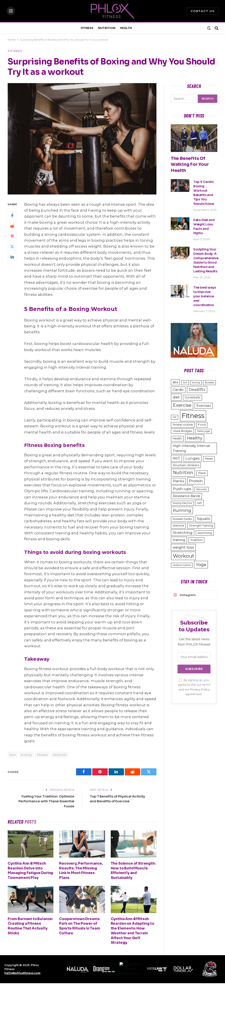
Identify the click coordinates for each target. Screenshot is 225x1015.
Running (182, 510)
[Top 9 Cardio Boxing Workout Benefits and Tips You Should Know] (180, 185)
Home (11, 39)
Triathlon (196, 540)
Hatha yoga (203, 431)
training (179, 540)
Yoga (201, 564)
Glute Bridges (182, 431)
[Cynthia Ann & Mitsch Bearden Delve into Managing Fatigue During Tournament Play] (30, 844)
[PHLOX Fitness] (112, 11)
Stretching (182, 532)
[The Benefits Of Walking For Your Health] (194, 138)
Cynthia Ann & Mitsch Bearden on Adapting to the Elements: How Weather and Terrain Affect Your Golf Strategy (132, 931)
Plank (202, 473)
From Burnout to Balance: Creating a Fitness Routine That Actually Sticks (30, 926)
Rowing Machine (182, 503)
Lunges (192, 458)
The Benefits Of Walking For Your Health (190, 164)
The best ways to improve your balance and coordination (204, 296)
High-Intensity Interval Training (191, 448)
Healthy (194, 438)
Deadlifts (197, 389)
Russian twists (182, 519)
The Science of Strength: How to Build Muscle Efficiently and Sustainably (133, 870)
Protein (196, 481)
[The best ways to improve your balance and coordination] (180, 291)
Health (177, 438)
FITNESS (87, 28)
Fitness (15, 51)
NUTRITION (106, 28)
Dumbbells (192, 397)
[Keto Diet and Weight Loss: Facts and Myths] (180, 223)
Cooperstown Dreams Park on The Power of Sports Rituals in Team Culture (79, 926)
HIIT (176, 458)
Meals (209, 458)
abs (175, 382)
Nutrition (183, 472)
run (199, 503)
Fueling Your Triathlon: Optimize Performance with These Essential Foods (46, 801)
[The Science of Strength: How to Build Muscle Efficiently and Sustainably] (133, 844)
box (185, 382)
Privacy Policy (200, 689)
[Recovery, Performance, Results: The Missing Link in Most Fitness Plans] (82, 844)
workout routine (182, 565)
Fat (174, 417)
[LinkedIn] (12, 257)
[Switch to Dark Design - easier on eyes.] (209, 28)
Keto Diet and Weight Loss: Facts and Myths (204, 226)
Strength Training (201, 525)
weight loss (183, 547)
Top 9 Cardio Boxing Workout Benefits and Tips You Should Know (203, 193)
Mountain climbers (186, 465)
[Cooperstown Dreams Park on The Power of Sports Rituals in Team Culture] (82, 899)
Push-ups (182, 488)
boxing (26, 754)
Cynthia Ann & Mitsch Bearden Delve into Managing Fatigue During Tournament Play (30, 870)
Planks (178, 481)
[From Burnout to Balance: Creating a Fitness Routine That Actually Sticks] (30, 899)
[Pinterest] (12, 236)
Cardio (178, 389)
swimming (205, 533)
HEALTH (126, 28)
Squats (203, 518)
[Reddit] (12, 226)
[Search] (216, 28)
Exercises (203, 406)
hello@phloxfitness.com (22, 973)
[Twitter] (12, 247)
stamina (178, 525)
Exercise (182, 405)
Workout (59, 754)
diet (176, 397)
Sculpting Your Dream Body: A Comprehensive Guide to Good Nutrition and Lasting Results (205, 260)
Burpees (209, 382)
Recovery (201, 489)
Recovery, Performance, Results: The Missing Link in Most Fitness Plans (81, 870)
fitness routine (183, 424)
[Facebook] (12, 216)
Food (202, 424)
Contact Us (202, 11)
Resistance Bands (186, 496)
